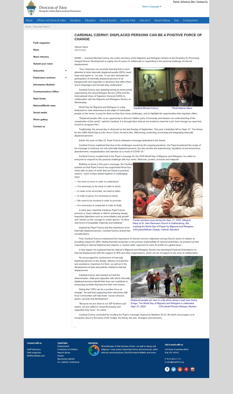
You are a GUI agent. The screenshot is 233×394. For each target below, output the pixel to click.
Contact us (39, 126)
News (36, 49)
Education (90, 20)
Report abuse (64, 352)
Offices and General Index (51, 20)
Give (176, 20)
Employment (190, 20)
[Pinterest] (187, 369)
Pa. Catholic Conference (68, 362)
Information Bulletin (44, 84)
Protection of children (68, 349)
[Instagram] (192, 369)
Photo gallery (40, 119)
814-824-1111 (174, 359)
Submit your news (43, 63)
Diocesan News (41, 26)
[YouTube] (180, 369)
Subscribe (38, 70)
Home (28, 26)
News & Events (108, 20)
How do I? (144, 20)
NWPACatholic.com (36, 356)
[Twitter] (174, 369)
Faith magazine (41, 43)
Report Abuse (162, 20)
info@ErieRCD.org (175, 362)
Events (61, 356)
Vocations (75, 20)
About (29, 20)
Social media (40, 112)
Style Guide (39, 98)
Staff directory (34, 349)
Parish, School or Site (184, 1)
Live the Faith (127, 20)
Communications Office (46, 91)
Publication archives (44, 77)
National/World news (44, 105)
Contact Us (202, 1)
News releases (41, 56)
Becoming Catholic (66, 359)
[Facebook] (168, 369)
